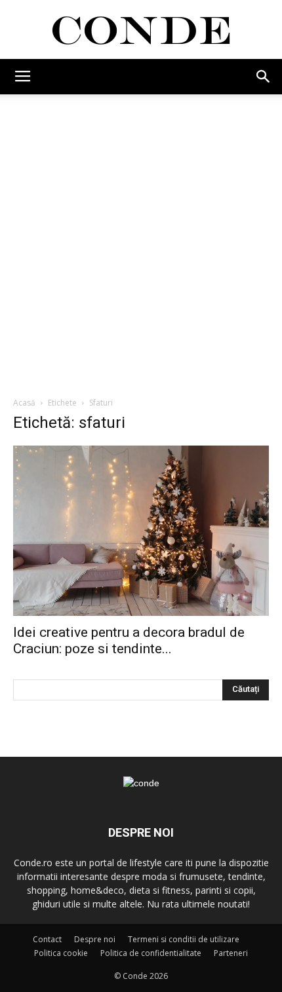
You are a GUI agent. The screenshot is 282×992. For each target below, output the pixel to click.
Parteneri (231, 953)
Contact (47, 939)
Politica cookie (61, 953)
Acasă (24, 402)
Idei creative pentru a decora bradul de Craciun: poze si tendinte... (129, 640)
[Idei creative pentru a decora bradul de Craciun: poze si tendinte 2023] (141, 531)
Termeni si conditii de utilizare (183, 939)
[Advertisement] (141, 242)
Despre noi (94, 939)
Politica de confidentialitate (150, 953)
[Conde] (141, 30)
